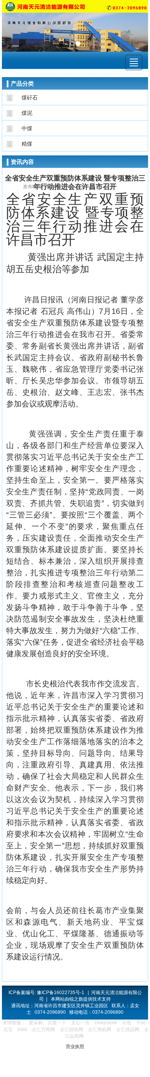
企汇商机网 (99, 1029)
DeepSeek (106, 1022)
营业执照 (75, 1046)
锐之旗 (76, 999)
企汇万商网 (43, 1029)
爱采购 (36, 1022)
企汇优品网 (127, 1029)
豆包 (126, 1022)
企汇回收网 (71, 1029)
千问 (140, 1022)
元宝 (8, 1029)
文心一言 (80, 1022)
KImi (22, 1029)
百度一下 (57, 1022)
